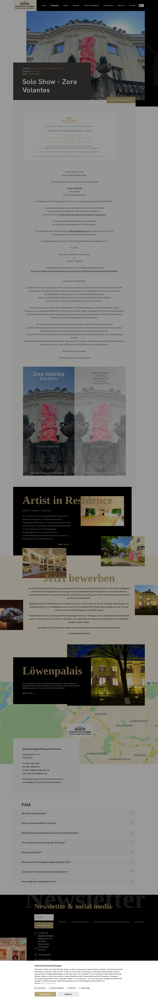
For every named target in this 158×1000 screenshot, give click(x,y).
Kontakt (132, 5)
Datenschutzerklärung (48, 983)
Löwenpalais (108, 5)
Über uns (121, 5)
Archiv (65, 5)
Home (44, 5)
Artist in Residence (91, 5)
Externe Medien (57, 988)
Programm (55, 5)
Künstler (76, 5)
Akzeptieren (45, 994)
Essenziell (41, 988)
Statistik (72, 988)
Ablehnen (68, 994)
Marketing (85, 988)
